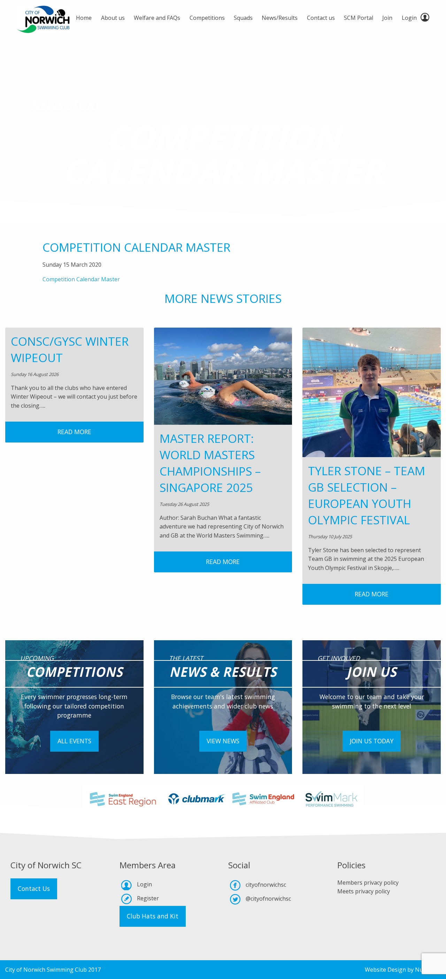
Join (387, 18)
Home (84, 18)
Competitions (207, 18)
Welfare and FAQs (157, 18)
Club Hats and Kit (152, 916)
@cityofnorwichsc (268, 898)
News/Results (280, 18)
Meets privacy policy (363, 891)
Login (409, 18)
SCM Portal (358, 18)
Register (148, 898)
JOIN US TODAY (371, 741)
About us (113, 18)
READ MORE (74, 432)
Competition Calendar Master (81, 279)
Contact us (321, 18)
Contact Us (34, 888)
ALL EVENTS (74, 741)
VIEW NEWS (223, 741)
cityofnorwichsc (266, 884)
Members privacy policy (368, 882)
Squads (243, 18)
